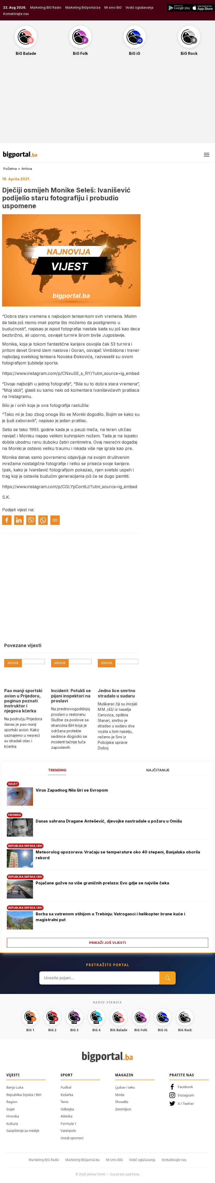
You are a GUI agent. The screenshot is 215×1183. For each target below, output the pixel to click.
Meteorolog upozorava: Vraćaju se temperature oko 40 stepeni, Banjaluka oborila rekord (118, 855)
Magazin (124, 1075)
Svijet (10, 1109)
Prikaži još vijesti (107, 942)
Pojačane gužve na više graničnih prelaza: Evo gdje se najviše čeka (102, 882)
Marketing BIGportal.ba (82, 1160)
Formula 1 (68, 1123)
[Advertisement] (107, 102)
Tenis (64, 1101)
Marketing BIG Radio (45, 7)
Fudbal (66, 1087)
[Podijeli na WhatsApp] (43, 520)
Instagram (186, 1095)
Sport (67, 1075)
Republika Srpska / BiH (23, 1094)
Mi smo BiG (113, 7)
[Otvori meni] (206, 154)
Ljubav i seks (125, 1087)
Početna (10, 168)
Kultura (12, 1123)
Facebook (185, 1086)
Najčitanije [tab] (157, 770)
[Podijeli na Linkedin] (19, 520)
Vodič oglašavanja (139, 7)
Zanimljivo (123, 1109)
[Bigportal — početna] (20, 154)
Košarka (67, 1094)
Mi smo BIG (114, 1160)
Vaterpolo (68, 1130)
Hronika (12, 1116)
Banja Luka (14, 1087)
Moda (119, 1094)
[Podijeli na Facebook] (7, 520)
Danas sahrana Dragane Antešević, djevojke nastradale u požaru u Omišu (109, 821)
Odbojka (67, 1109)
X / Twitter (186, 1103)
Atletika (66, 1116)
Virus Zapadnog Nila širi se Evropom (72, 790)
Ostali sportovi (72, 1138)
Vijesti (13, 1075)
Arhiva (27, 168)
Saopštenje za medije (22, 1130)
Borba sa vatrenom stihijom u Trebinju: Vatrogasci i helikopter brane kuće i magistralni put (110, 916)
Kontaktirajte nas (16, 14)
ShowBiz (121, 1101)
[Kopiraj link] (55, 520)
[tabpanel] (107, 863)
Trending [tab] (57, 770)
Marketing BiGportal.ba (82, 7)
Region (11, 1101)
